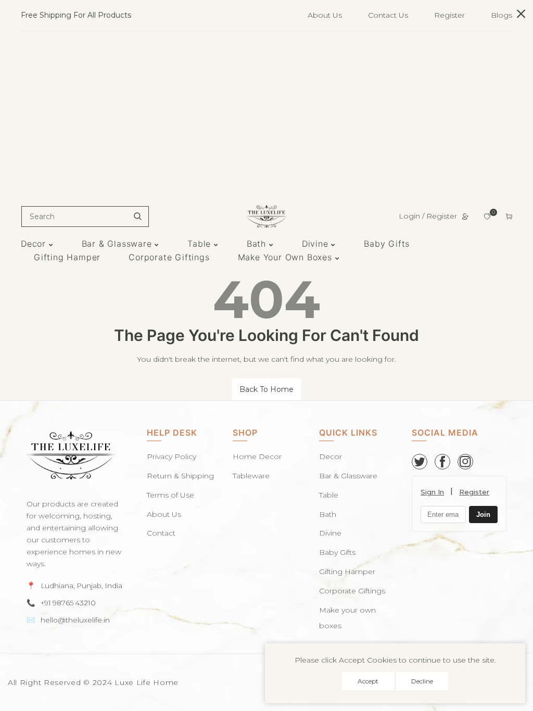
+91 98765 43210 (68, 603)
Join (483, 514)
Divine (330, 533)
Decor (330, 456)
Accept (368, 681)
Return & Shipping (180, 475)
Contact (161, 533)
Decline (422, 681)
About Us (325, 15)
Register (449, 15)
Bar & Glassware (348, 475)
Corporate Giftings (352, 590)
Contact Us (388, 15)
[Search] (137, 216)
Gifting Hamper (347, 571)
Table (328, 495)
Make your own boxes (347, 618)
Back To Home (266, 389)
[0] (487, 216)
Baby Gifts (337, 552)
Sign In (432, 492)
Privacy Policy (171, 456)
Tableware (251, 475)
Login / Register (428, 216)
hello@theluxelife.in (75, 620)
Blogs (501, 15)
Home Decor (257, 456)
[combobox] (85, 216)
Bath (327, 514)
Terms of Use (170, 495)
